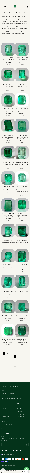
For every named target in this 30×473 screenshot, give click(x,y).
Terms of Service (20, 419)
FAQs (2, 414)
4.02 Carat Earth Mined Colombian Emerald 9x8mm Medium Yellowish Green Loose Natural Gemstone (22, 137)
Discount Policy (20, 416)
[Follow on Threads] (10, 450)
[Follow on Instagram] (6, 450)
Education (3, 421)
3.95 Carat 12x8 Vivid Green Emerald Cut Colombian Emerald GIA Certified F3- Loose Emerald (8, 137)
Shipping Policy (20, 414)
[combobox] (25, 471)
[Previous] (1, 2)
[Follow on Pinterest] (14, 450)
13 (26, 353)
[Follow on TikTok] (21, 450)
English (24, 471)
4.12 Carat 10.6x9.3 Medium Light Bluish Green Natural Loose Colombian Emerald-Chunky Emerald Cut (22, 190)
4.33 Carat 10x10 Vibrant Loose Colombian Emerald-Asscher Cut (8, 317)
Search (18, 406)
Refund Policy (19, 411)
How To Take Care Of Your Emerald (6, 425)
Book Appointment (5, 416)
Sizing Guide (4, 419)
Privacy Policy (19, 408)
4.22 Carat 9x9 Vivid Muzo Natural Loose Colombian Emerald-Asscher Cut (8, 266)
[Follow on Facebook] (2, 450)
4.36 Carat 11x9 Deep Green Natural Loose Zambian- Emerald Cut (22, 341)
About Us (3, 406)
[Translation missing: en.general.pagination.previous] (4, 353)
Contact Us (4, 408)
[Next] (28, 2)
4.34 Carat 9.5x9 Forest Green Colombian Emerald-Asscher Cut (21, 317)
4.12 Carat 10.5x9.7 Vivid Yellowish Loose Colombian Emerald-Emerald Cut (8, 188)
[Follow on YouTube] (17, 450)
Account (3, 411)
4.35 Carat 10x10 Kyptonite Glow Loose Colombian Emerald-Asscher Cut (8, 341)
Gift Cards (3, 428)
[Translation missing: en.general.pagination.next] (15, 356)
